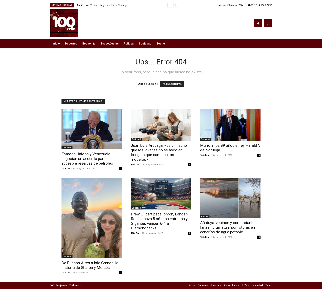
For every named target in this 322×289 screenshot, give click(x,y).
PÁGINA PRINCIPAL (172, 84)
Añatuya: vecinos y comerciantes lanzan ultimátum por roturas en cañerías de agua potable (228, 227)
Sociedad (67, 147)
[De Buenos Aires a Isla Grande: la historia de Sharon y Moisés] (91, 218)
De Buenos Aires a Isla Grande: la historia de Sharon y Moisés (89, 265)
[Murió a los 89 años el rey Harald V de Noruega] (230, 125)
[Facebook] (258, 23)
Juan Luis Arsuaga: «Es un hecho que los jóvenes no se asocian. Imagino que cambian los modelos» (159, 152)
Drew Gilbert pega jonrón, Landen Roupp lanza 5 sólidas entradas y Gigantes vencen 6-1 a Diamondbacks (159, 221)
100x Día (65, 168)
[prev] (169, 5)
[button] (268, 23)
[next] (175, 5)
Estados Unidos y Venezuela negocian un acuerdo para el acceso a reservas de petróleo (87, 159)
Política (204, 216)
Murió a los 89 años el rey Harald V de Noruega (102, 5)
